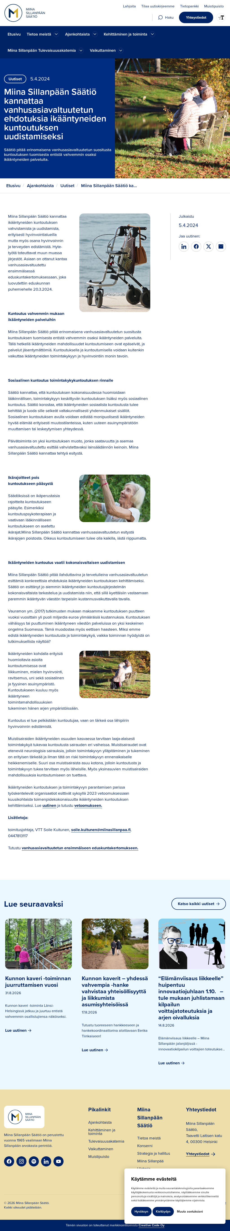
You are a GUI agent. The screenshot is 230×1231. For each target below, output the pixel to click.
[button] (43, 34)
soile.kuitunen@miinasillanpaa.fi (100, 830)
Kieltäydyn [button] (163, 1211)
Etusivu (14, 34)
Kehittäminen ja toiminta (101, 1132)
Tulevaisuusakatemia (106, 1141)
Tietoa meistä (149, 1138)
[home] (24, 13)
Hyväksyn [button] (141, 1211)
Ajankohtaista (40, 185)
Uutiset (67, 185)
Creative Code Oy (151, 1225)
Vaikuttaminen (100, 1149)
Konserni (145, 1146)
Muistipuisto (98, 1157)
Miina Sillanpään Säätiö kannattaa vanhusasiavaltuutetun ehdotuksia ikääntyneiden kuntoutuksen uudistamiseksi (109, 185)
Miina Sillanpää (150, 1161)
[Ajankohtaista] (56, 34)
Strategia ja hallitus (153, 1154)
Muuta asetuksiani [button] (190, 1211)
